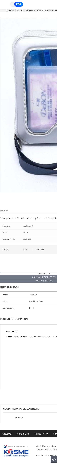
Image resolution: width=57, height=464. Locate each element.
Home (8, 10)
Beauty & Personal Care (37, 10)
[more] (41, 409)
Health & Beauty (19, 10)
